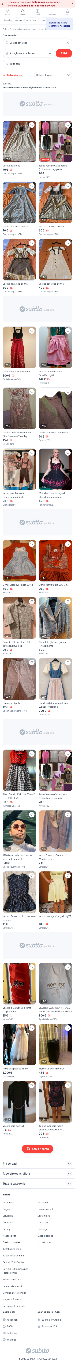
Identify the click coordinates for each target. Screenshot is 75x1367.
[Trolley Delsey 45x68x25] (55, 1051)
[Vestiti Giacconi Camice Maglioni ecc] (55, 839)
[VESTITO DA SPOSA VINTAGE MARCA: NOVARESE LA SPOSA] (55, 992)
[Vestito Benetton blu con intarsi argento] (19, 900)
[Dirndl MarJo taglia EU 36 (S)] (55, 567)
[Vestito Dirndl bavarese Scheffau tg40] (55, 355)
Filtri (64, 53)
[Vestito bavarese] (19, 150)
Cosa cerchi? (10, 35)
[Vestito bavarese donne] (55, 209)
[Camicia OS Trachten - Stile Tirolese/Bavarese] (19, 626)
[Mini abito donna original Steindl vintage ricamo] (55, 477)
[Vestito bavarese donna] (19, 209)
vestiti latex (32, 20)
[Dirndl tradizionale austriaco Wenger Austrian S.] (55, 687)
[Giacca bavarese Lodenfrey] (55, 416)
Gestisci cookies (11, 1242)
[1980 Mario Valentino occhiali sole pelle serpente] (19, 839)
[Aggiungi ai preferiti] (32, 125)
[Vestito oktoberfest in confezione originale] (19, 477)
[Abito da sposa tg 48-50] (19, 1051)
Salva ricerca (14, 75)
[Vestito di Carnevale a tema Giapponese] (19, 992)
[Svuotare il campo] (67, 43)
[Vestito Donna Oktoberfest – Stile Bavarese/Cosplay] (19, 416)
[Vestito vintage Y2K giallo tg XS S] (55, 900)
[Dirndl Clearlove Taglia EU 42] (19, 567)
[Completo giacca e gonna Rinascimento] (55, 626)
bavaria (18, 20)
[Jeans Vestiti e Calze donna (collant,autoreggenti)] (55, 150)
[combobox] (37, 43)
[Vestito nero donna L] (19, 1110)
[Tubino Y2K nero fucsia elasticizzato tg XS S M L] (55, 1110)
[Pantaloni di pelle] (19, 687)
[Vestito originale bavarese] (19, 355)
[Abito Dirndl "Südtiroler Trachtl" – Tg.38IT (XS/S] (19, 778)
